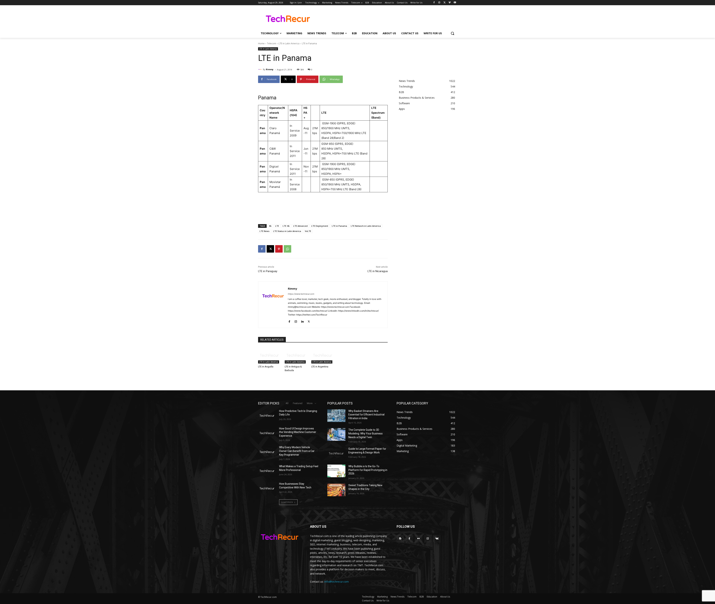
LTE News (264, 231)
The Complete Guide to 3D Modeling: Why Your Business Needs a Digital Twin (365, 433)
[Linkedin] (302, 320)
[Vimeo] (449, 3)
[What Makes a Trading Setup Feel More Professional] (267, 471)
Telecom (271, 43)
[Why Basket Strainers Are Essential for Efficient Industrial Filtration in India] (336, 415)
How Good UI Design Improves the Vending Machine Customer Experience (297, 432)
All (287, 403)
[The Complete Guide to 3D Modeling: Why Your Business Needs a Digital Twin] (336, 434)
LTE (277, 225)
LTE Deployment (319, 225)
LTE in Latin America (289, 43)
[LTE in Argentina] (322, 355)
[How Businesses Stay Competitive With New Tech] (267, 488)
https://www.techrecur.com (301, 294)
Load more (287, 502)
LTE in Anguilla (265, 366)
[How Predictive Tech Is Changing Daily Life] (267, 415)
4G (270, 225)
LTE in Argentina (319, 366)
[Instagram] (439, 3)
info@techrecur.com (336, 581)
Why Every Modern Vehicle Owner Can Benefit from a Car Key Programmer (296, 451)
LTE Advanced (300, 225)
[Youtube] (455, 3)
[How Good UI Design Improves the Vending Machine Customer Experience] (267, 433)
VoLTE (308, 231)
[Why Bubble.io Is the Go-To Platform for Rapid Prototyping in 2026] (336, 471)
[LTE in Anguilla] (269, 355)
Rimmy (269, 69)
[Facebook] (434, 3)
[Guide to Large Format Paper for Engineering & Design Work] (336, 453)
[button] (452, 33)
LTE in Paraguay (267, 271)
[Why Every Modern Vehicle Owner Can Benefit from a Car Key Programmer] (267, 452)
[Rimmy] (260, 69)
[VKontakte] (437, 538)
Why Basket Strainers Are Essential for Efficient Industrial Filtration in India (366, 414)
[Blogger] (400, 538)
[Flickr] (418, 538)
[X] (444, 3)
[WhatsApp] (287, 249)
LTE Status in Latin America (287, 231)
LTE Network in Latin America (366, 225)
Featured (297, 403)
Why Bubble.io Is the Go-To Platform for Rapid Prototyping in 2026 (367, 470)
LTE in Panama (339, 225)
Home (261, 43)
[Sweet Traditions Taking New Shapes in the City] (336, 490)
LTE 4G (286, 225)
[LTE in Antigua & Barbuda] (296, 355)
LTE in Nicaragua (378, 271)
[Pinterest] (279, 249)
